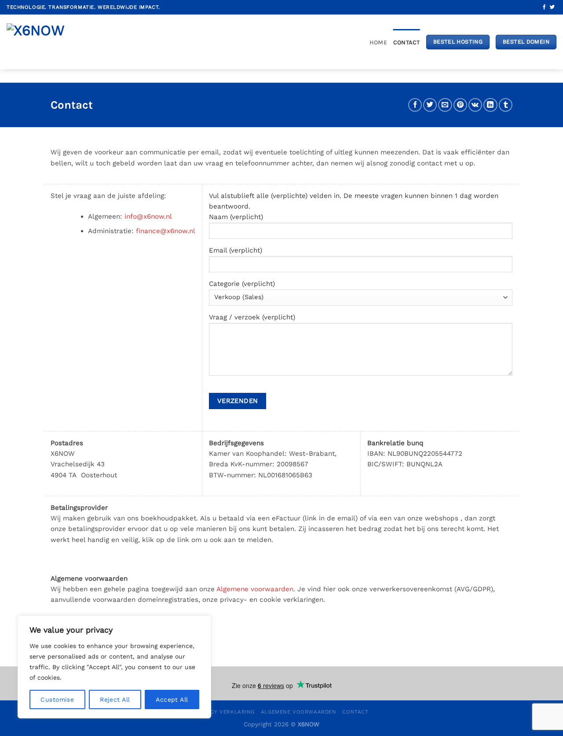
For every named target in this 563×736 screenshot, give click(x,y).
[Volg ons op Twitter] (552, 7)
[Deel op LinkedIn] (490, 105)
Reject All (115, 699)
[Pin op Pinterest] (460, 105)
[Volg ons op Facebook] (544, 7)
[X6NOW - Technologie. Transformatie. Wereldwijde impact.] (40, 42)
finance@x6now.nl (165, 231)
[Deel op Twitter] (430, 105)
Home (378, 42)
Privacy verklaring (225, 712)
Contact (406, 42)
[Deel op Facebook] (415, 105)
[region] (114, 666)
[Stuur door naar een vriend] (445, 105)
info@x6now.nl (148, 216)
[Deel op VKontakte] (475, 105)
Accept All (172, 699)
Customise (57, 699)
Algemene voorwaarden (254, 589)
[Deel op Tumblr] (505, 105)
